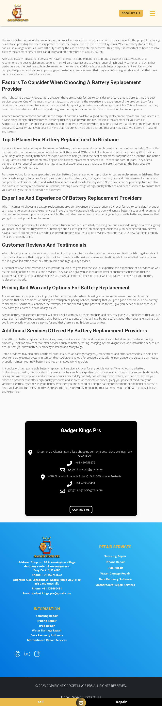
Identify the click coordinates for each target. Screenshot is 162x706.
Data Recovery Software (115, 579)
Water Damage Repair (115, 573)
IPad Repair (115, 568)
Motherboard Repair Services (115, 585)
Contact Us (81, 509)
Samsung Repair (115, 556)
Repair (121, 702)
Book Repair (131, 13)
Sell (40, 702)
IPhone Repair (115, 562)
